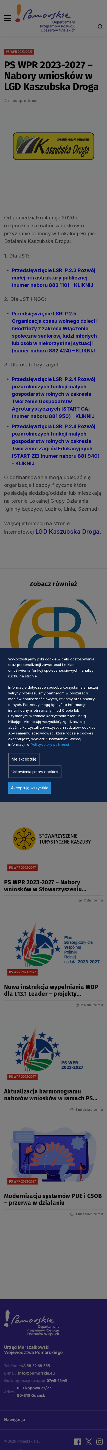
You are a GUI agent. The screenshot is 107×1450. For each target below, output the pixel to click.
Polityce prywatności (49, 744)
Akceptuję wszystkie (29, 787)
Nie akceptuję (24, 759)
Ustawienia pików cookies (35, 771)
